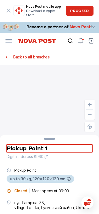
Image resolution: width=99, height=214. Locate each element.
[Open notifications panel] (81, 41)
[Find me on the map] (90, 127)
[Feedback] (87, 202)
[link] (49, 27)
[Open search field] (70, 41)
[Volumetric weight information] (69, 179)
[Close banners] (93, 27)
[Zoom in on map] (90, 104)
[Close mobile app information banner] (9, 10)
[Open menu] (9, 41)
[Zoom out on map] (90, 115)
